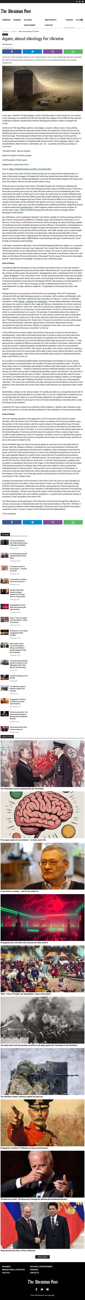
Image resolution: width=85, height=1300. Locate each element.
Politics (6, 1273)
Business (17, 20)
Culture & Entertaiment (41, 1266)
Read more (42, 1257)
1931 (80, 273)
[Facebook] (76, 1)
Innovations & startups (13, 1269)
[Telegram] (32, 51)
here (31, 115)
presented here (26, 207)
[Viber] (52, 51)
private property (16, 353)
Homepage (6, 20)
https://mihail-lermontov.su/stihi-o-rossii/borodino (30, 169)
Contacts (34, 1273)
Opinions (69, 20)
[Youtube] (82, 1)
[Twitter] (79, 1)
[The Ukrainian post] (16, 11)
